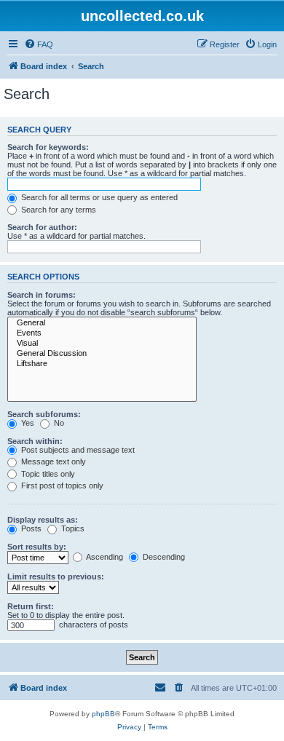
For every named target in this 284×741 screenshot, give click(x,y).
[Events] (102, 333)
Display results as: (42, 519)
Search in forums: (41, 294)
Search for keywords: (48, 147)
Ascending (103, 556)
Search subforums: (44, 414)
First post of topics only (61, 485)
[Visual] (102, 343)
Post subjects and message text (77, 449)
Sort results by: (36, 546)
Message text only (52, 461)
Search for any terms (57, 209)
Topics (71, 528)
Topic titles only (47, 473)
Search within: (35, 441)
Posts (30, 528)
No (58, 423)
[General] (102, 323)
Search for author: (42, 227)
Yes (26, 423)
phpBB (103, 714)
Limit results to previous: (55, 576)
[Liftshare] (102, 364)
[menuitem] (38, 44)
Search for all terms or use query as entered (98, 197)
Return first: (30, 606)
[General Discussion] (102, 354)
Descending (163, 556)
